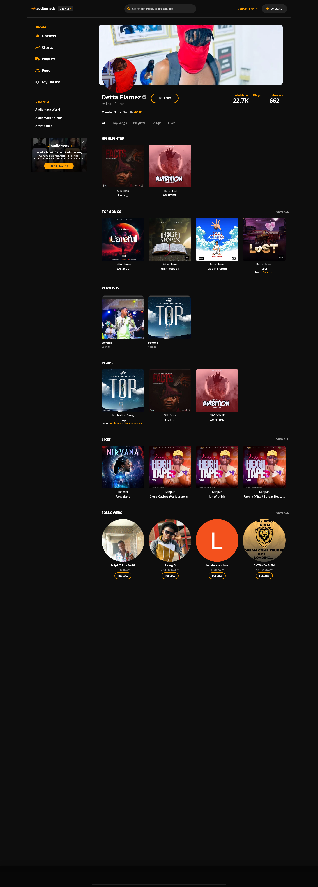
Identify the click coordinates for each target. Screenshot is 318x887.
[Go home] (43, 8)
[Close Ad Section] (83, 142)
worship (107, 342)
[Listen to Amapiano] (123, 467)
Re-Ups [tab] (156, 123)
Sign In (253, 8)
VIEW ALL (282, 212)
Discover (49, 35)
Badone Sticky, (119, 423)
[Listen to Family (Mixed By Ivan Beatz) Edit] (264, 467)
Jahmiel (123, 492)
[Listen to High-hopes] (170, 239)
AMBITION (170, 195)
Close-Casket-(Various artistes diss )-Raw (170, 497)
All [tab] (104, 123)
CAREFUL (123, 269)
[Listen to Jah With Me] (217, 467)
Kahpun (170, 492)
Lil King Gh (170, 565)
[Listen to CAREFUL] (123, 239)
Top (123, 420)
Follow (165, 98)
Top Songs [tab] (119, 123)
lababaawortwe (217, 565)
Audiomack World (47, 109)
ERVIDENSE (170, 191)
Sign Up (242, 8)
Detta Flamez (122, 264)
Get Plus (65, 8)
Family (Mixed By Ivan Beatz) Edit (264, 497)
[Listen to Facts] (123, 166)
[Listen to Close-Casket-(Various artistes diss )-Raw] (170, 467)
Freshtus (268, 272)
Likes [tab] (171, 123)
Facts (121, 195)
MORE (137, 112)
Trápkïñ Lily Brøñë (123, 565)
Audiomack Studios (48, 118)
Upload (277, 9)
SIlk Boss (123, 191)
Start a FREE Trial (58, 165)
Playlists (49, 58)
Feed (46, 70)
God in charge (217, 269)
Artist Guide (43, 126)
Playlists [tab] (139, 123)
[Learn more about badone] (169, 318)
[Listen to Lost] (264, 239)
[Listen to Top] (123, 390)
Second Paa (136, 423)
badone (153, 342)
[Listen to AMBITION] (170, 166)
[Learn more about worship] (123, 318)
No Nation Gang (123, 415)
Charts (47, 47)
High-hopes (169, 269)
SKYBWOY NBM (264, 565)
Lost (264, 269)
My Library (51, 82)
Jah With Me (217, 497)
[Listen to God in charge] (217, 239)
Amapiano (123, 497)
